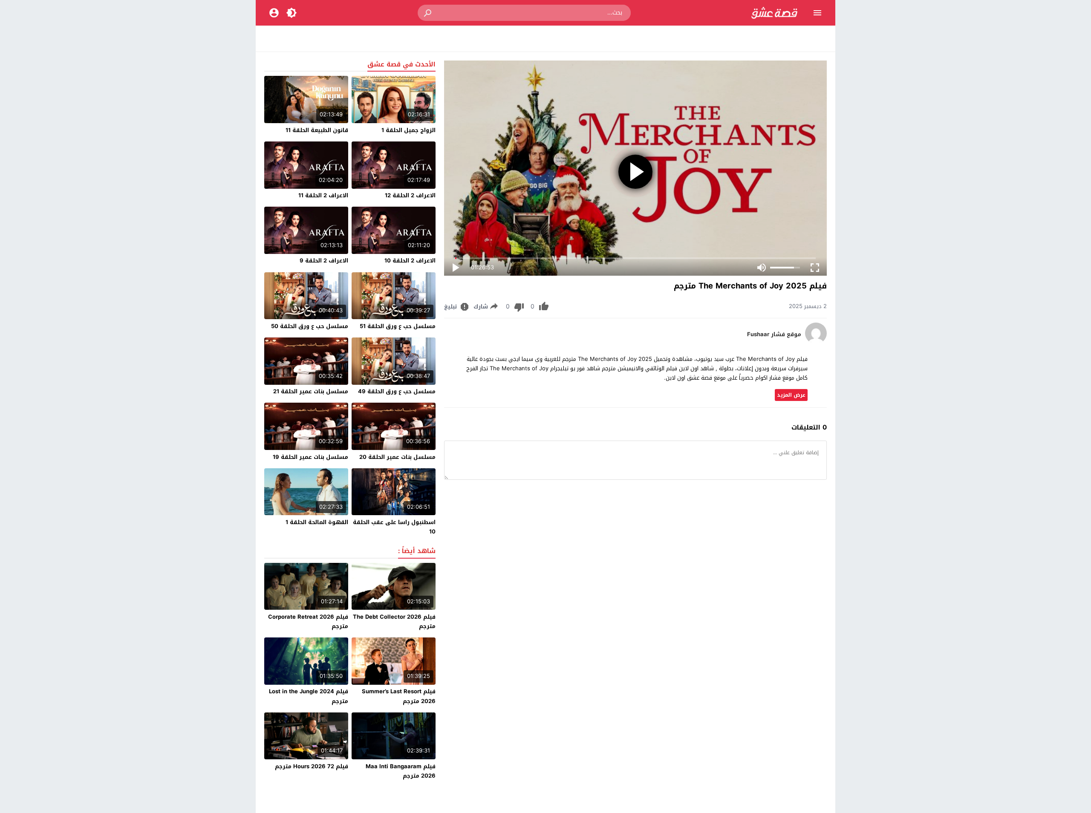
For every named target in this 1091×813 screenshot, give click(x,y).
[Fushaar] (816, 342)
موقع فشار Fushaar (774, 334)
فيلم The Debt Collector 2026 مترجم (394, 621)
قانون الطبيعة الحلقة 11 (317, 130)
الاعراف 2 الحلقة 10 (410, 260)
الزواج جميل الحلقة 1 (408, 130)
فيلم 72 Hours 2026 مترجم (311, 766)
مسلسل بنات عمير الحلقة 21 (310, 391)
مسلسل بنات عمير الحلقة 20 (397, 457)
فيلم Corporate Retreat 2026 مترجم (308, 621)
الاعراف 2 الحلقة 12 (410, 195)
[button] (428, 13)
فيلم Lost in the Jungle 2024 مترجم (308, 696)
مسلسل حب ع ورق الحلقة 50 (309, 326)
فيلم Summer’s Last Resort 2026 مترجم (399, 696)
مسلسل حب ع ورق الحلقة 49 (397, 391)
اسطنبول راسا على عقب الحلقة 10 (394, 527)
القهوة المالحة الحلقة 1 (317, 522)
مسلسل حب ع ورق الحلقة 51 (398, 326)
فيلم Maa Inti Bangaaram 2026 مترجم (401, 771)
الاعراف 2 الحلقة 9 (324, 260)
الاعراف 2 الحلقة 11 (323, 195)
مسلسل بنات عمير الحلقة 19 (310, 457)
